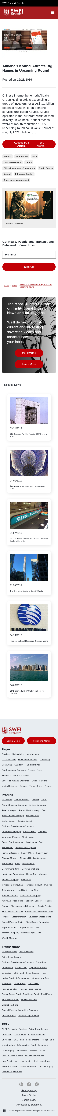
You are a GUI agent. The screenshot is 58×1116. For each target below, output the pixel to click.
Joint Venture (8, 890)
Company (42, 831)
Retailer (5, 917)
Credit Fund (21, 967)
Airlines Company (37, 805)
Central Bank (29, 831)
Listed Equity (20, 983)
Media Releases (9, 786)
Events (31, 770)
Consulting (7, 765)
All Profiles (7, 799)
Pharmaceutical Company (23, 906)
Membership (33, 754)
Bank (44, 810)
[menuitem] (7, 755)
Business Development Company (18, 826)
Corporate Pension (11, 837)
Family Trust (42, 853)
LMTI (34, 781)
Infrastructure (22, 978)
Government (28, 863)
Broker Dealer (8, 821)
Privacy (48, 786)
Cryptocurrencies (36, 1034)
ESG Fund (19, 973)
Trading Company (10, 933)
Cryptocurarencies (38, 967)
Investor (48, 885)
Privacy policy (28, 1090)
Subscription (18, 754)
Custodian (6, 1040)
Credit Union (28, 837)
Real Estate (46, 994)
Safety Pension (19, 917)
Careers (43, 781)
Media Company (10, 895)
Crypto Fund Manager (12, 842)
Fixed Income (32, 973)
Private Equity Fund (11, 994)
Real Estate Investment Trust (39, 911)
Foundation (7, 863)
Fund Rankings (33, 765)
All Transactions (9, 951)
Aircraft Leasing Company (14, 805)
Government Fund (30, 869)
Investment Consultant (12, 885)
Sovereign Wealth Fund (40, 917)
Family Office (27, 853)
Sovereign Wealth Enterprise (15, 781)
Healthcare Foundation (13, 874)
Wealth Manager (10, 938)
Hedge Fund (8, 978)
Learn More (32, 365)
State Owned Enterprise (37, 922)
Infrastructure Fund (41, 978)
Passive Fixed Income (30, 989)
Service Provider (29, 999)
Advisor (35, 799)
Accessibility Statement (29, 1104)
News (39, 770)
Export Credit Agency (25, 847)
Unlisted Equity (9, 1015)
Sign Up (29, 266)
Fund (17, 863)
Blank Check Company (13, 815)
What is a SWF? (21, 775)
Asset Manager (9, 810)
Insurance (26, 879)
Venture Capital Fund (28, 1015)
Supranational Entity (29, 927)
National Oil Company (30, 895)
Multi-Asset (34, 983)
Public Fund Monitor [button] (41, 741)
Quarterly (18, 765)
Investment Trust (34, 885)
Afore (44, 799)
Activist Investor (21, 799)
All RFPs (6, 1029)
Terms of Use (35, 786)
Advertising (45, 759)
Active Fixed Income (11, 957)
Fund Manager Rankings (14, 770)
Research (6, 775)
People (5, 906)
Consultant (41, 962)
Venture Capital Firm (31, 933)
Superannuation (9, 927)
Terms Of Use (29, 1095)
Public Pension (45, 906)
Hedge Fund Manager (36, 874)
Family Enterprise (10, 853)
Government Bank (10, 869)
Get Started (32, 354)
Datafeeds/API (9, 759)
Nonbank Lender (33, 901)
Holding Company (10, 879)
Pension (48, 901)
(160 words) (29, 144)
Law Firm (34, 890)
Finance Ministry (10, 858)
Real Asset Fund (31, 994)
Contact (23, 786)
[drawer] (52, 12)
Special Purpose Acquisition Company (20, 1010)
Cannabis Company (11, 831)
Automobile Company (29, 810)
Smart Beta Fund (10, 1005)
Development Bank (34, 842)
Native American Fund (12, 901)
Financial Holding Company (33, 858)
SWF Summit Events (13, 3)
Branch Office (32, 815)
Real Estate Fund (10, 999)
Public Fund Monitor (27, 759)
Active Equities (26, 951)
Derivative (6, 973)
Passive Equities (10, 989)
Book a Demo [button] (13, 741)
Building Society (25, 821)
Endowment (7, 847)
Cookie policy (29, 1100)
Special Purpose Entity (12, 922)
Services (6, 754)
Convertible (7, 967)
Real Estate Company (12, 911)
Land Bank (22, 890)
